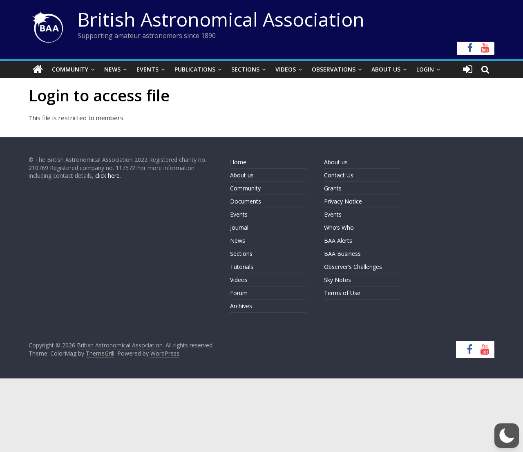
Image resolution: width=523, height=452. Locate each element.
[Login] (467, 69)
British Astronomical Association (221, 19)
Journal (239, 227)
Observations (333, 69)
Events (147, 69)
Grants (333, 188)
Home (238, 162)
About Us (385, 69)
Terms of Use (342, 293)
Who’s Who (339, 227)
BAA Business (342, 253)
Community (70, 69)
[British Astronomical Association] (38, 69)
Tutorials (241, 267)
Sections (245, 69)
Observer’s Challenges (353, 267)
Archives (241, 306)
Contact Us (338, 175)
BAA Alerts (338, 240)
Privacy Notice (343, 201)
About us (242, 175)
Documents (245, 201)
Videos (285, 69)
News (112, 69)
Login (425, 69)
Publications (194, 69)
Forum (239, 293)
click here (107, 175)
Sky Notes (337, 280)
